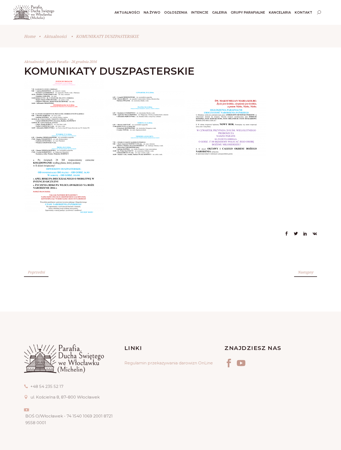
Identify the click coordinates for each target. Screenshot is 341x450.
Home (29, 36)
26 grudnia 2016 (84, 61)
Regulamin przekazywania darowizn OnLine (168, 362)
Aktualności (55, 36)
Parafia (62, 61)
